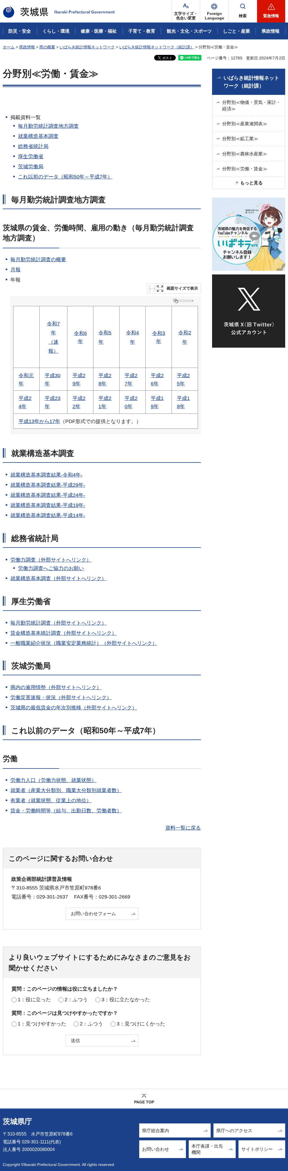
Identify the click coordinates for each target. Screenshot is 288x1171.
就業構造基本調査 (38, 136)
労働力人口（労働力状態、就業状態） (53, 780)
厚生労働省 (30, 156)
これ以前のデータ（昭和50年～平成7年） (65, 177)
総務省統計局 (33, 146)
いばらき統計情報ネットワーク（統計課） (156, 47)
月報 (15, 269)
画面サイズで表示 (182, 288)
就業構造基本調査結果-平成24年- (47, 495)
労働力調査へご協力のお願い (51, 568)
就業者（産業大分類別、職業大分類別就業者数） (66, 790)
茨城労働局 (30, 166)
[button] (214, 11)
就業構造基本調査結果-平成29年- (47, 485)
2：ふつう (76, 999)
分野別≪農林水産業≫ (244, 153)
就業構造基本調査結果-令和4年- (46, 475)
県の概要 (47, 47)
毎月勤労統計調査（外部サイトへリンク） (58, 623)
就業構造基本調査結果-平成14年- (47, 515)
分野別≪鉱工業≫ (240, 138)
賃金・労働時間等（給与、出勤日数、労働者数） (66, 811)
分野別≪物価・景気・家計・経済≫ (251, 105)
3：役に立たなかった (126, 999)
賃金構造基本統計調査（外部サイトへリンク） (63, 633)
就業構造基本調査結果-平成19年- (47, 505)
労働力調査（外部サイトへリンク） (50, 560)
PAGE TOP (144, 1102)
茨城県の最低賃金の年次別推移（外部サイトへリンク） (73, 707)
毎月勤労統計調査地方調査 (48, 126)
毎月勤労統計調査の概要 (38, 259)
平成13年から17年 (39, 421)
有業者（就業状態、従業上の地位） (50, 800)
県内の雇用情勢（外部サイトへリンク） (56, 687)
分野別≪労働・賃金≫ (244, 168)
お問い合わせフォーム (93, 913)
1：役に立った (34, 999)
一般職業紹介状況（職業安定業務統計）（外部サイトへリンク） (83, 643)
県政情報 (27, 47)
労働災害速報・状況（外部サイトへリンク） (61, 697)
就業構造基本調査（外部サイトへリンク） (58, 578)
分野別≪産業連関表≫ (244, 123)
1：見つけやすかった (42, 1024)
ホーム (9, 47)
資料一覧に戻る (183, 828)
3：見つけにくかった (141, 1024)
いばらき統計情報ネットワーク (87, 47)
